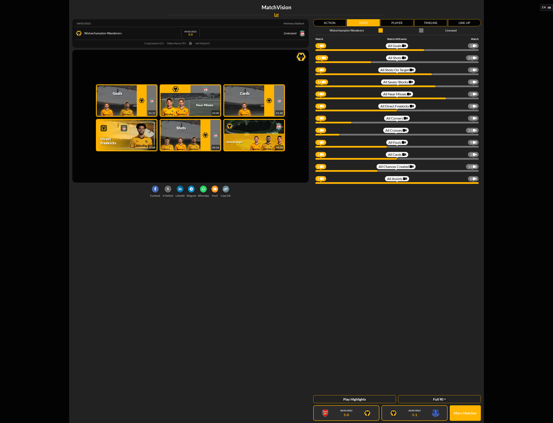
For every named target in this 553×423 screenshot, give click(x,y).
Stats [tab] (363, 23)
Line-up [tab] (464, 23)
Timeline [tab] (430, 23)
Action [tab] (329, 23)
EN (544, 7)
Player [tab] (396, 23)
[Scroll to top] (546, 416)
